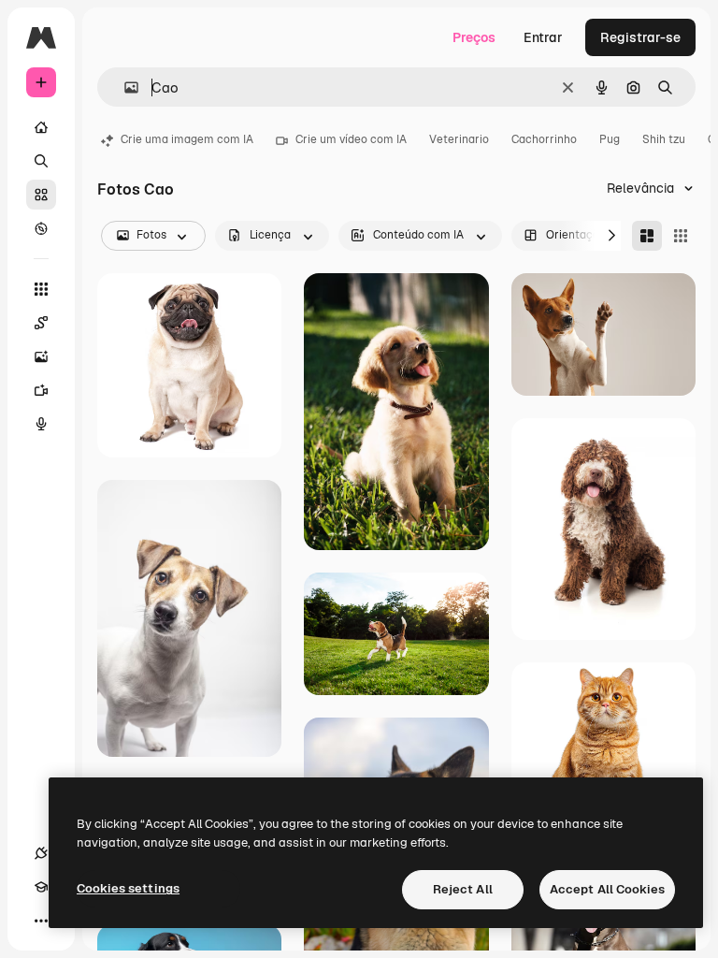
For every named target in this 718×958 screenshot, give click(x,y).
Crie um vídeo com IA (351, 139)
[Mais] (41, 921)
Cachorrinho (544, 139)
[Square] (681, 236)
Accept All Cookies (607, 889)
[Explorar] (41, 228)
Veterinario (459, 139)
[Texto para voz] (41, 424)
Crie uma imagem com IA (187, 139)
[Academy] (41, 887)
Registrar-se (640, 37)
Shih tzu (663, 139)
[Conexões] (41, 853)
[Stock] (41, 195)
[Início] (41, 127)
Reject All (463, 889)
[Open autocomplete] (124, 87)
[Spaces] (41, 323)
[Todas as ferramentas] (41, 289)
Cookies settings (128, 888)
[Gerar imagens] (41, 356)
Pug (609, 139)
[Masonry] (647, 236)
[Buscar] (41, 161)
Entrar (543, 37)
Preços (473, 37)
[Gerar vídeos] (41, 390)
